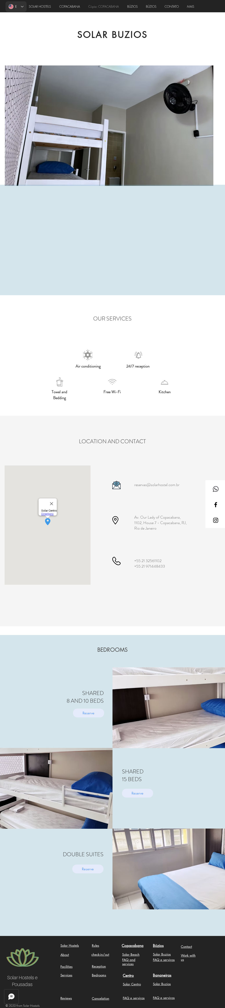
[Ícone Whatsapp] (215, 489)
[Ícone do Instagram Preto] (215, 520)
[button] (109, 125)
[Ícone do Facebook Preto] (215, 504)
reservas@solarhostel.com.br (157, 485)
